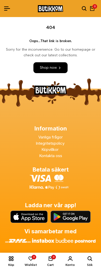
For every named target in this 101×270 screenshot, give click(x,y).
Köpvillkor (50, 149)
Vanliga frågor (50, 137)
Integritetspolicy (51, 143)
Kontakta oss (50, 155)
